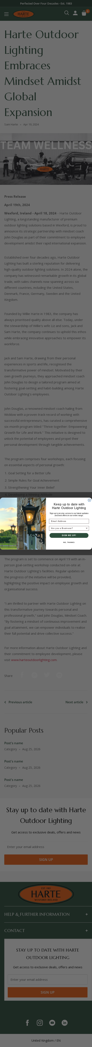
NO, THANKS (68, 542)
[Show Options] (87, 528)
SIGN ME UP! (69, 535)
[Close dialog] (89, 500)
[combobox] (68, 528)
